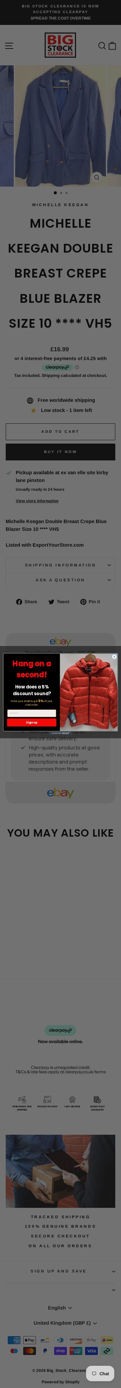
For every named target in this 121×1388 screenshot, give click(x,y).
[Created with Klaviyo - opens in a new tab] (60, 733)
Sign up (31, 722)
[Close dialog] (114, 656)
